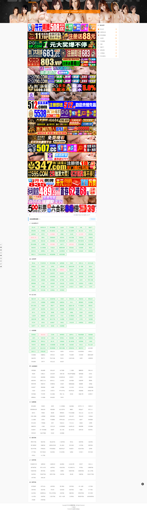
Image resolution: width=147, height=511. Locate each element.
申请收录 (116, 2)
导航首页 (109, 2)
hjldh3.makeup (76, 509)
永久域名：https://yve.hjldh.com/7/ (73, 11)
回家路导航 (32, 2)
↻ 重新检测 (92, 219)
